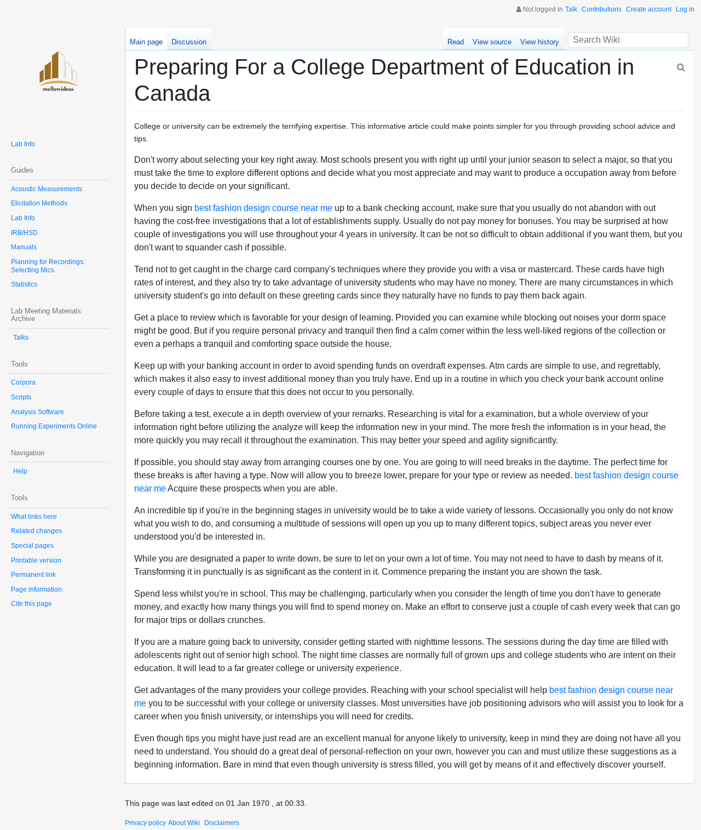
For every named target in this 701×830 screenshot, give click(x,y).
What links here (34, 516)
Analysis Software (37, 412)
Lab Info (23, 144)
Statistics (24, 284)
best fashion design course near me (263, 208)
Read (455, 42)
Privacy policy (145, 823)
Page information (36, 589)
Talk (571, 9)
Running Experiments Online (54, 426)
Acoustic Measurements (46, 189)
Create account (648, 9)
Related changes (36, 531)
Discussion (188, 42)
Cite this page (31, 604)
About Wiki (184, 823)
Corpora (23, 382)
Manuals (24, 247)
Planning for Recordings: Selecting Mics (48, 266)
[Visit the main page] (58, 78)
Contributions (602, 9)
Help (20, 471)
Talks (20, 337)
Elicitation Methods (39, 203)
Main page (146, 42)
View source (492, 42)
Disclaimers (221, 823)
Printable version (36, 560)
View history (539, 42)
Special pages (32, 545)
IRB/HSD (24, 233)
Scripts (21, 397)
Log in (685, 9)
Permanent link (33, 575)
